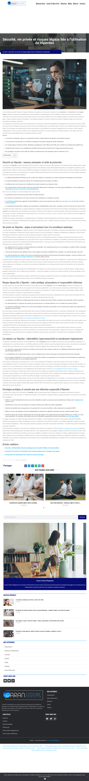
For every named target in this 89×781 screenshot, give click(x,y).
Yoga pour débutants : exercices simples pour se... (65, 503)
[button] (25, 466)
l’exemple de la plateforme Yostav (35, 318)
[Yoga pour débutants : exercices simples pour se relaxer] (65, 487)
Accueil (5, 52)
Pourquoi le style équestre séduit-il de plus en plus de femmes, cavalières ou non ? (38, 631)
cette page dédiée (73, 416)
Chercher (82, 517)
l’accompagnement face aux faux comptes (65, 369)
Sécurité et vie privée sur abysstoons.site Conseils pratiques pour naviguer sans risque (32, 451)
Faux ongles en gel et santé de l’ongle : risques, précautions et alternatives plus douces (40, 621)
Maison (75, 3)
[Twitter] (9, 680)
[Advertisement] (44, 20)
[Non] (87, 777)
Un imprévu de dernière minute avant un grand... (23, 503)
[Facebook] (5, 680)
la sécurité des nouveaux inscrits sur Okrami (50, 213)
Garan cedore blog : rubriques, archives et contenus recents (19, 748)
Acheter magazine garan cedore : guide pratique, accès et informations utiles (65, 746)
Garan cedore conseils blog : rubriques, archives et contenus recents (55, 748)
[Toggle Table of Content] (14, 155)
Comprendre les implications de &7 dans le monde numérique (24, 454)
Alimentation (40, 3)
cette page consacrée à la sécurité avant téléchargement (22, 189)
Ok (45, 779)
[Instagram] (13, 680)
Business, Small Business (12, 650)
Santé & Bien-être (52, 3)
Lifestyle (7, 654)
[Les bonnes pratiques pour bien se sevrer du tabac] (8, 602)
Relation (64, 3)
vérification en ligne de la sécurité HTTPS (70, 428)
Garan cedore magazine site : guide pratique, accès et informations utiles (22, 746)
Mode (70, 3)
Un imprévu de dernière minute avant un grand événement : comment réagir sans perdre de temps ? (43, 610)
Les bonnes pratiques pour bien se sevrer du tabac (30, 600)
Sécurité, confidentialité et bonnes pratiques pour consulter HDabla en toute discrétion (32, 448)
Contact (82, 3)
